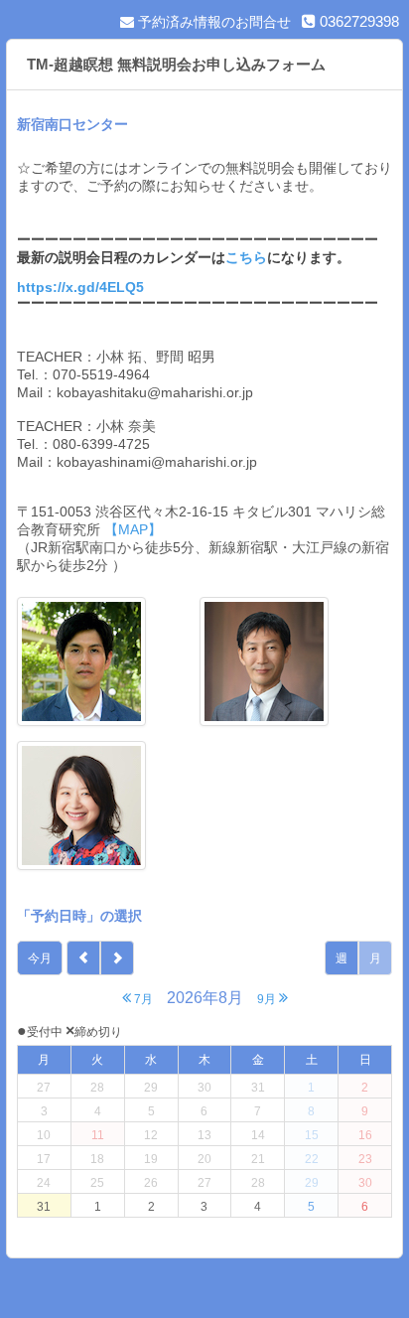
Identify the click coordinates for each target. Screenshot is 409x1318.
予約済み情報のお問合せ (212, 22)
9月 (268, 999)
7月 (142, 999)
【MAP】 (131, 529)
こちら (246, 257)
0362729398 (357, 21)
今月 (40, 958)
